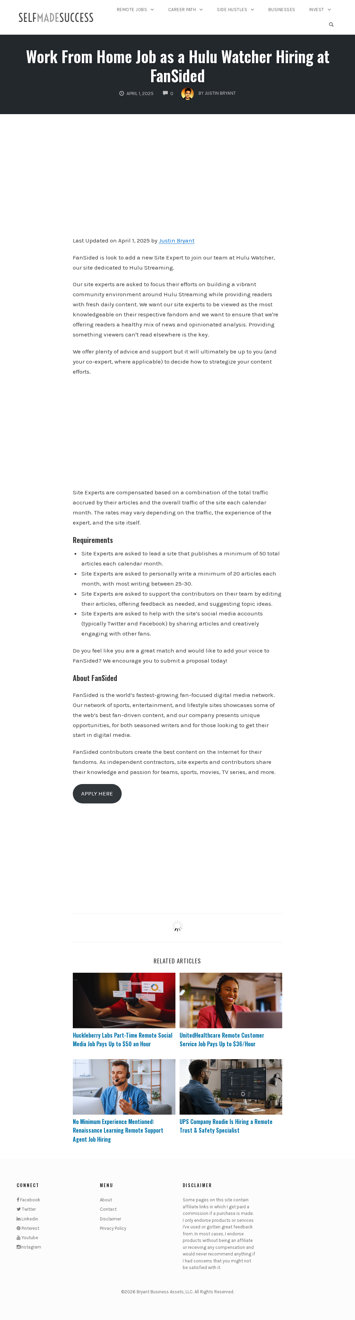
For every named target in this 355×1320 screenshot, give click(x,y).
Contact (108, 1209)
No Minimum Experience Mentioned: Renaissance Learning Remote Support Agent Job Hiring (118, 1130)
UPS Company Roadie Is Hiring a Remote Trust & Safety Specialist (226, 1126)
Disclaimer (110, 1218)
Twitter (28, 1209)
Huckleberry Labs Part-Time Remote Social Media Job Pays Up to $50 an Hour (122, 1039)
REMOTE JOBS (132, 9)
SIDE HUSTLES (232, 9)
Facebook (29, 1199)
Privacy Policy (113, 1228)
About (106, 1199)
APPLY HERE (97, 793)
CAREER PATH (182, 9)
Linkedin (29, 1218)
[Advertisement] (178, 180)
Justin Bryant (176, 240)
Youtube (29, 1237)
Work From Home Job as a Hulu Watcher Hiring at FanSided (177, 65)
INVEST (316, 9)
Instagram (30, 1247)
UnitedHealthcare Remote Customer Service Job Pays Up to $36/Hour (222, 1039)
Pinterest (29, 1228)
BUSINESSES (281, 9)
